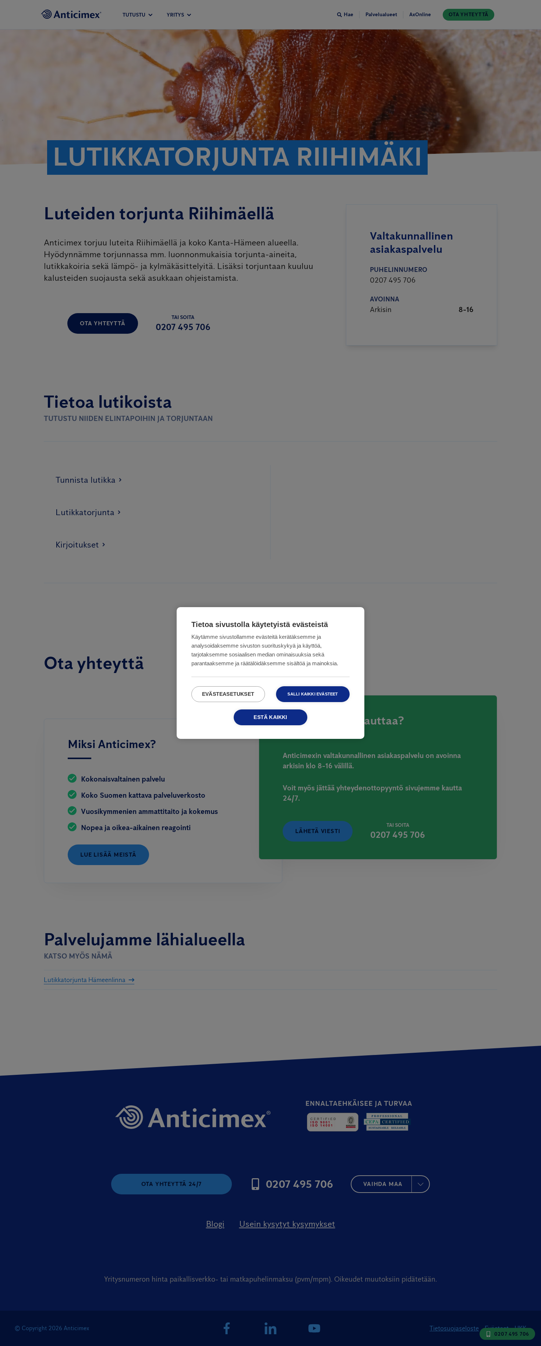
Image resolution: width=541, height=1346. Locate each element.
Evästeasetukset (228, 694)
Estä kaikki (270, 717)
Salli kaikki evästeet (312, 694)
